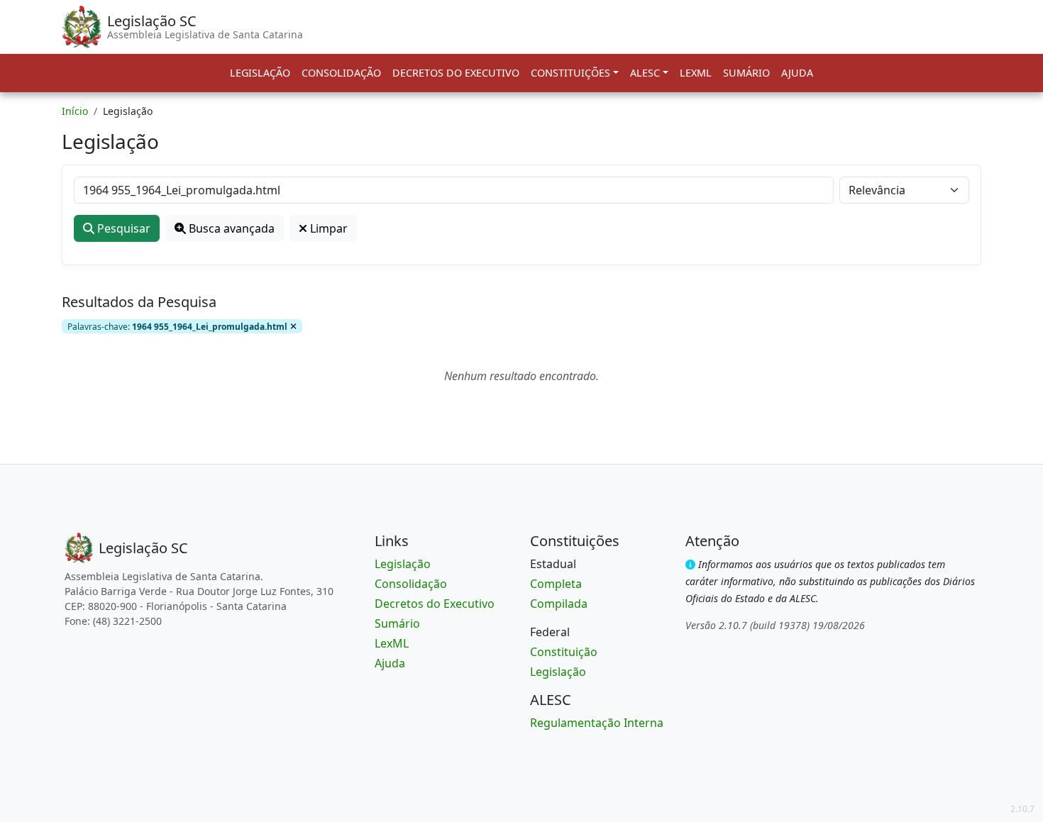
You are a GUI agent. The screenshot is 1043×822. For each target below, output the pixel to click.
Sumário (746, 72)
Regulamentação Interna (596, 723)
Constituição (563, 652)
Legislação (260, 72)
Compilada (558, 603)
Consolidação (341, 72)
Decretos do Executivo (455, 72)
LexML (696, 72)
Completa (556, 583)
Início (75, 111)
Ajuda (797, 72)
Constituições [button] (570, 72)
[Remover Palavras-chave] (293, 326)
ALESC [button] (645, 72)
